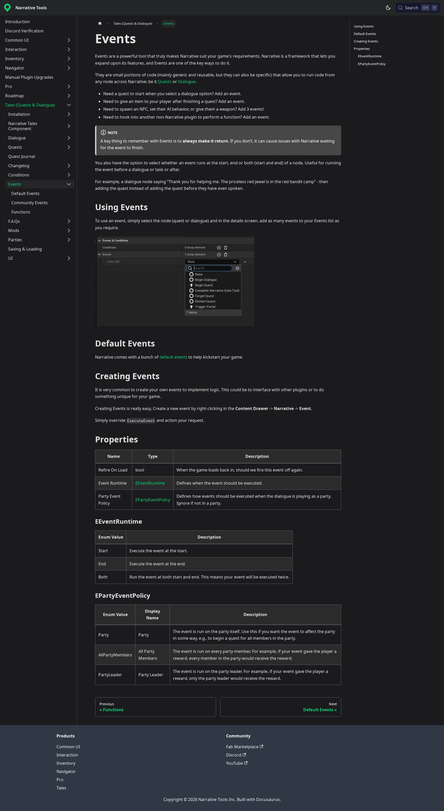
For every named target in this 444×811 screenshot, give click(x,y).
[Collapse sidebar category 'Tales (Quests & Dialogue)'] (69, 105)
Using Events (364, 26)
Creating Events (366, 41)
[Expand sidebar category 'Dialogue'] (69, 138)
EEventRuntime (150, 483)
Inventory (66, 763)
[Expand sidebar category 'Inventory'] (69, 59)
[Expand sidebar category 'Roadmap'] (69, 96)
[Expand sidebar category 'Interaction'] (69, 49)
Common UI (68, 747)
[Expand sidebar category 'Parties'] (69, 240)
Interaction (67, 755)
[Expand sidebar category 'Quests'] (69, 147)
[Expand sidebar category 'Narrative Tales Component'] (69, 126)
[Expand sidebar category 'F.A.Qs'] (69, 221)
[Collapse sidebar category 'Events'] (69, 184)
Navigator (66, 771)
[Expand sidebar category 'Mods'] (69, 230)
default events (173, 357)
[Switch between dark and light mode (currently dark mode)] (388, 8)
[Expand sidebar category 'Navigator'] (69, 68)
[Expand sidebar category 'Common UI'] (69, 40)
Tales (61, 788)
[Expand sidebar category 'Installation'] (69, 114)
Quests (165, 81)
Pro (60, 779)
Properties (362, 48)
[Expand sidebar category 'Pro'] (69, 86)
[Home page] (100, 24)
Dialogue (187, 81)
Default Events (365, 33)
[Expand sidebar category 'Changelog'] (69, 166)
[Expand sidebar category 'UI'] (69, 258)
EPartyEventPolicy (152, 500)
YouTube (234, 763)
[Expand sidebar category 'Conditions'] (69, 175)
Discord (233, 755)
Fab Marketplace (242, 747)
